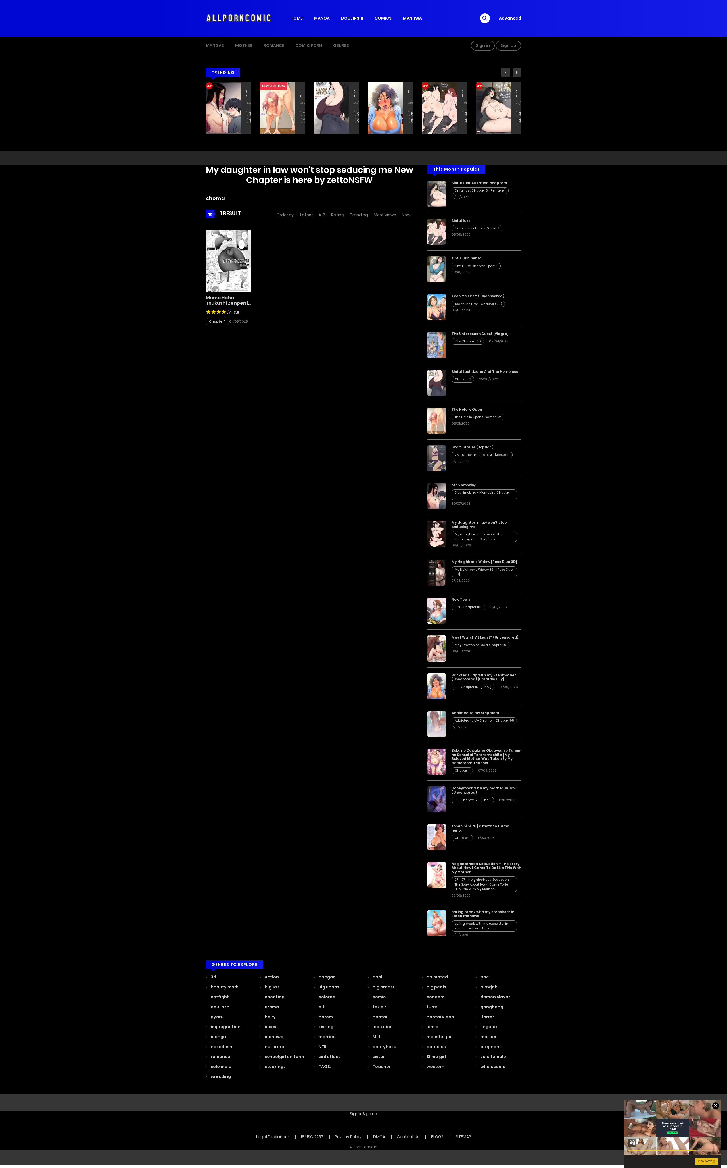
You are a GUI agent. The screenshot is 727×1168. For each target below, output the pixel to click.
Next (517, 72)
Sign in (483, 45)
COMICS (383, 18)
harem (325, 1017)
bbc (484, 977)
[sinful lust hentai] (436, 269)
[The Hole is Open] (436, 420)
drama (271, 1007)
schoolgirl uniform (284, 1056)
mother (488, 1037)
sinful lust (329, 1056)
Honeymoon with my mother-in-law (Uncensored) (484, 790)
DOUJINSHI (352, 18)
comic (379, 997)
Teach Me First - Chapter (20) (520, 113)
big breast (383, 987)
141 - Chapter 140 (468, 341)
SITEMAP (463, 1137)
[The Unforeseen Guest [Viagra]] (436, 345)
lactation (382, 1027)
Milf (376, 1037)
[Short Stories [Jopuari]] (436, 458)
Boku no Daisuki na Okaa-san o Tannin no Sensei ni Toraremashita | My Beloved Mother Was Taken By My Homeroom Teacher (486, 756)
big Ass (272, 987)
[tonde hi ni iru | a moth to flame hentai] (436, 837)
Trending (359, 215)
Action (271, 977)
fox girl (379, 1007)
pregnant (490, 1046)
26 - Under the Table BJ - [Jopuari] (482, 454)
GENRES (341, 45)
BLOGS (437, 1137)
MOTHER (243, 45)
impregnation (225, 1027)
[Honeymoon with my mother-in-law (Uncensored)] (436, 799)
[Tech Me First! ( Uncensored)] (436, 307)
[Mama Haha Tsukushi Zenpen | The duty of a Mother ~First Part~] (228, 261)
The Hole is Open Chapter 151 (250, 120)
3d (213, 977)
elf (321, 1007)
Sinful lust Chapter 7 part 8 (466, 120)
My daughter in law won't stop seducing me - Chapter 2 (479, 536)
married (327, 1037)
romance (220, 1056)
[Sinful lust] (436, 231)
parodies (436, 1046)
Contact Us (408, 1137)
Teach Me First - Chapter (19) (520, 120)
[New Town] (436, 610)
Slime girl (436, 1056)
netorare (274, 1046)
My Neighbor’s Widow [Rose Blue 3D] (484, 561)
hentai (379, 1017)
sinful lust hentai (467, 258)
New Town (461, 599)
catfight (219, 997)
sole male (220, 1066)
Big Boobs (328, 987)
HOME (297, 18)
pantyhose (384, 1046)
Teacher (381, 1066)
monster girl (439, 1037)
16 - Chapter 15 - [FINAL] (358, 113)
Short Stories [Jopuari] (473, 447)
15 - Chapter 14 (358, 120)
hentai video (440, 1017)
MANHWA (412, 18)
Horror (487, 1017)
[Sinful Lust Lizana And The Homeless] (436, 382)
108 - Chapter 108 (468, 607)
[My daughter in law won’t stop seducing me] (436, 533)
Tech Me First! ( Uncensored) (516, 94)
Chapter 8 (304, 113)
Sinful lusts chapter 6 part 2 (412, 113)
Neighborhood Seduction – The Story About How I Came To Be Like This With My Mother (486, 867)
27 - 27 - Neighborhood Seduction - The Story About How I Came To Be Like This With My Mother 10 (483, 884)
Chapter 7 (304, 120)
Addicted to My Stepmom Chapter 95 (484, 720)
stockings (275, 1066)
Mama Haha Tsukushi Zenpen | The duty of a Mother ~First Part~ (228, 305)
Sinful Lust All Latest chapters (462, 94)
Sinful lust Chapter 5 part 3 (476, 266)
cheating (274, 997)
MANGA (322, 18)
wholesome (492, 1066)
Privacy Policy (348, 1137)
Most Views (385, 215)
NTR (322, 1046)
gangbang (491, 1007)
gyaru (216, 1017)
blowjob (489, 987)
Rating (337, 215)
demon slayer (495, 997)
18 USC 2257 (312, 1137)
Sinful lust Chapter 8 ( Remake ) (466, 113)
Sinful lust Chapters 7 (412, 120)
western (435, 1066)
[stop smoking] (436, 495)
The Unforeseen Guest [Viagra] (480, 333)
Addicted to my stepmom (475, 712)
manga (218, 1037)
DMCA (379, 1137)
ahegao (327, 977)
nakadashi (221, 1046)
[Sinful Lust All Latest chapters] (436, 193)
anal (377, 977)
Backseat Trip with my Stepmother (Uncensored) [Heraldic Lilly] (354, 94)
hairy (270, 1017)
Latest (306, 215)
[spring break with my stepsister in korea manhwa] (436, 923)
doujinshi (220, 1007)
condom (435, 997)
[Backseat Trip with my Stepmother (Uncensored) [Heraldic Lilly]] (436, 686)
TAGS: (324, 1066)
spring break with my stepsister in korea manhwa (483, 913)
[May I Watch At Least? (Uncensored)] (436, 648)
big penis (436, 987)
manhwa (273, 1037)
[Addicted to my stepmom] (436, 723)
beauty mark (224, 987)
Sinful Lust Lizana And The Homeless (300, 94)
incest (271, 1027)
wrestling (220, 1076)
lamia (432, 1027)
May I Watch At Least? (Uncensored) (485, 637)
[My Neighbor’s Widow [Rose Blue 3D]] (436, 572)
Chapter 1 (217, 321)
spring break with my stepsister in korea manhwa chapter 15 (481, 926)
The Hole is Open (246, 94)
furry (431, 1007)
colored (326, 997)
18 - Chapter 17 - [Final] (473, 800)
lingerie (488, 1027)
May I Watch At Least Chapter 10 (480, 645)
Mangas (215, 45)
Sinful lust (408, 94)
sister (378, 1056)
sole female (493, 1056)
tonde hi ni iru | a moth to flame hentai (480, 828)
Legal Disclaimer (272, 1137)
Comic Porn (308, 45)
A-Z (322, 215)
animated (437, 977)
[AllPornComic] (239, 18)
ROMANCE (274, 45)
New (406, 215)
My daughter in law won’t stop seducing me (479, 524)
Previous (505, 72)
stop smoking (464, 485)
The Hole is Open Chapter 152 (250, 113)
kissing (325, 1027)
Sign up (508, 45)
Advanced (510, 18)
